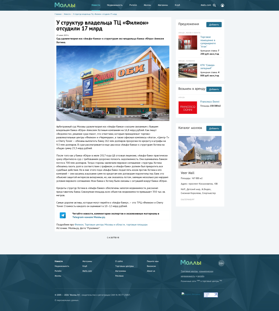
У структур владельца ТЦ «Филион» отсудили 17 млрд (95, 14)
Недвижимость (115, 5)
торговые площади (136, 224)
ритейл (200, 276)
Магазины (163, 5)
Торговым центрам (124, 266)
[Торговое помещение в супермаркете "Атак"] (187, 42)
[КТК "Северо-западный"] (187, 71)
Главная (58, 14)
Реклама (119, 276)
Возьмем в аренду (191, 88)
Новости (96, 5)
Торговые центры (189, 271)
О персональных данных (66, 300)
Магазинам (120, 271)
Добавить (214, 24)
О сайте (119, 261)
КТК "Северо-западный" (207, 67)
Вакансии (151, 266)
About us (151, 271)
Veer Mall (187, 173)
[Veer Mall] (200, 152)
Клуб (177, 5)
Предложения (188, 24)
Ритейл (133, 5)
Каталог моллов (190, 128)
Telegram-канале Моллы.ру (88, 217)
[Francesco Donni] (188, 107)
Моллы (147, 5)
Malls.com (206, 5)
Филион (79, 224)
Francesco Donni (209, 101)
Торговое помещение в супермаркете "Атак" (208, 42)
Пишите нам (153, 261)
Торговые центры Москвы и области (105, 224)
